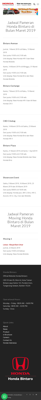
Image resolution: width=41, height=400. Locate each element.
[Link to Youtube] (36, 394)
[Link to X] (33, 394)
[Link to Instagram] (30, 394)
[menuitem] (33, 4)
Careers (6, 337)
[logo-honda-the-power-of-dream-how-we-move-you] (17, 4)
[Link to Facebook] (26, 394)
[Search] (33, 4)
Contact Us (7, 340)
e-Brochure (7, 334)
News (5, 329)
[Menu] (38, 4)
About (5, 326)
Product (6, 332)
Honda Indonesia (10, 343)
